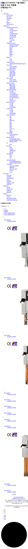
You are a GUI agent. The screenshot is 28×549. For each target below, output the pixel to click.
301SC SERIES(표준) (9, 213)
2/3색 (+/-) (12, 128)
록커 (11, 156)
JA (5, 518)
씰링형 (11, 152)
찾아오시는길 (10, 24)
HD (10, 130)
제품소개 (6, 26)
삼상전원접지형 (14, 96)
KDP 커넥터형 (13, 81)
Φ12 (11, 122)
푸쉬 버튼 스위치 (11, 69)
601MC (6, 211)
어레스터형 (13, 100)
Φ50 (11, 127)
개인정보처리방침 (11, 198)
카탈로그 (9, 190)
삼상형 (11, 105)
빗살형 (11, 149)
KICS (11, 49)
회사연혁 (9, 18)
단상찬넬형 (13, 93)
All (5, 209)
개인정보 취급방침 (18, 497)
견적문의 (9, 184)
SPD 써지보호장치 (11, 89)
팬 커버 (8, 146)
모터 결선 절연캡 (14, 165)
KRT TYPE (12, 85)
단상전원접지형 (14, 94)
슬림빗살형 (13, 150)
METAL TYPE (13, 141)
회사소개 (6, 13)
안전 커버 (12, 135)
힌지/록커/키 (10, 153)
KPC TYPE (12, 73)
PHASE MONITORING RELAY (18, 63)
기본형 (11, 29)
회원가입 (9, 195)
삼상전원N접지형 (14, 97)
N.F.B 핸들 (9, 133)
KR (5, 515)
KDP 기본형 (13, 79)
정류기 (8, 57)
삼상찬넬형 (13, 107)
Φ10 (11, 119)
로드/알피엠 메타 (11, 160)
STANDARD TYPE (15, 139)
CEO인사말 (10, 15)
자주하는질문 (10, 178)
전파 (11, 59)
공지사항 (9, 175)
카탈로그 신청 (10, 182)
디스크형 (12, 40)
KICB (11, 47)
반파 (11, 60)
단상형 (11, 91)
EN (5, 516)
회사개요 (9, 16)
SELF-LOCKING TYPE (16, 140)
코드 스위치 (10, 78)
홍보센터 (6, 186)
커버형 (11, 32)
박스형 (11, 99)
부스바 (11, 170)
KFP (11, 53)
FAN (11, 144)
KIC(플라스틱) (13, 46)
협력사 (8, 22)
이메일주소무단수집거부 (18, 498)
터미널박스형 (13, 30)
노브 (11, 172)
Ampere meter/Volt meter (15, 162)
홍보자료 (9, 192)
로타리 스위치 (10, 83)
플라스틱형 (13, 68)
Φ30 (11, 126)
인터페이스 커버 (11, 43)
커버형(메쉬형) (13, 33)
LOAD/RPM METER (15, 161)
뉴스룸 (8, 187)
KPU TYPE (12, 72)
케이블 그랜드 (10, 137)
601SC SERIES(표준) (9, 214)
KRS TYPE (12, 87)
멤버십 (5, 193)
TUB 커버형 (13, 36)
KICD (11, 51)
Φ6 (10, 116)
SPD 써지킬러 (10, 102)
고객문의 (9, 181)
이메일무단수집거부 (12, 200)
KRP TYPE (12, 88)
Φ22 (11, 124)
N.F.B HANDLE (14, 134)
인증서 (8, 19)
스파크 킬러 (10, 108)
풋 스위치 (9, 65)
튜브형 (11, 38)
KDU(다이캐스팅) (14, 44)
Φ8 (10, 117)
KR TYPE (12, 84)
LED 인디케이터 (11, 114)
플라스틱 (12, 120)
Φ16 (11, 123)
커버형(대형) (13, 35)
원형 (11, 147)
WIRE (11, 131)
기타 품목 (9, 164)
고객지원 (6, 173)
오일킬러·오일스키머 (12, 27)
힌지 (11, 155)
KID (11, 50)
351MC (6, 210)
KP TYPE (12, 71)
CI (7, 21)
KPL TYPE (12, 75)
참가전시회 (10, 189)
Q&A (8, 179)
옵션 (11, 41)
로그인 (8, 196)
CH (5, 519)
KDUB (11, 54)
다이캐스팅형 (13, 66)
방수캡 (11, 76)
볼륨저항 (12, 167)
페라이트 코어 (13, 169)
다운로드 (9, 176)
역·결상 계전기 (10, 62)
